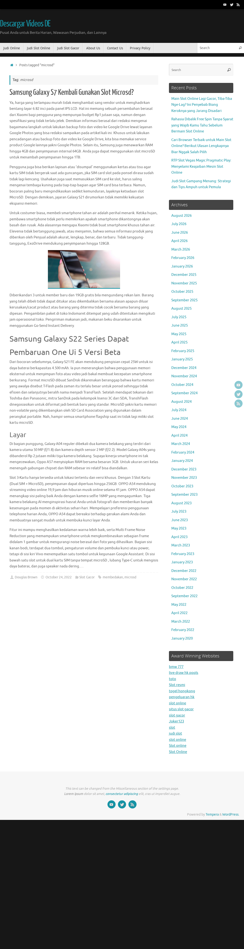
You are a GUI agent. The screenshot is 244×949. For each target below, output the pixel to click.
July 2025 (178, 317)
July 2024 (178, 410)
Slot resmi (177, 685)
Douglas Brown (26, 577)
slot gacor (177, 715)
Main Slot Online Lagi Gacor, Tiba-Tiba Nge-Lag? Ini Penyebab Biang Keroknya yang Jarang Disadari (201, 104)
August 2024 (181, 401)
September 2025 (184, 300)
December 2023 (183, 469)
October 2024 (182, 385)
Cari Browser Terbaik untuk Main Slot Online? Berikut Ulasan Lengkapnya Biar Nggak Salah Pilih (201, 146)
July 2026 (178, 224)
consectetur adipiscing (122, 794)
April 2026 (179, 241)
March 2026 (180, 249)
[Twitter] (231, 4)
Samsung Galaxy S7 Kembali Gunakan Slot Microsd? (72, 92)
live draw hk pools (183, 673)
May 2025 (178, 334)
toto (172, 679)
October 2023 (182, 486)
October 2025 (182, 291)
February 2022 (182, 630)
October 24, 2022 (59, 577)
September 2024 (184, 393)
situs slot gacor (181, 709)
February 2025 (182, 351)
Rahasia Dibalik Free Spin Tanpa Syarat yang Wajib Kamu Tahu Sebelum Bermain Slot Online (202, 125)
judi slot (175, 733)
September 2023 (184, 494)
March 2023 (180, 545)
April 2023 (179, 537)
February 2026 (182, 258)
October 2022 (182, 588)
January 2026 (182, 266)
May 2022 (178, 604)
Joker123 (176, 721)
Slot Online (178, 752)
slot (172, 727)
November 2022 (184, 579)
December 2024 (183, 368)
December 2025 (183, 275)
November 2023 (184, 477)
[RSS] (238, 4)
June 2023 (179, 520)
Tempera (212, 815)
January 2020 (182, 638)
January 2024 (182, 461)
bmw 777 (176, 667)
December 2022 (183, 571)
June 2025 (179, 325)
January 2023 (182, 562)
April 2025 (179, 342)
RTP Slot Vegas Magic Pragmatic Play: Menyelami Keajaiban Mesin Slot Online (201, 166)
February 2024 (182, 452)
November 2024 (184, 376)
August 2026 (181, 215)
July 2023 (178, 511)
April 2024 (179, 435)
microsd (130, 577)
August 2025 (181, 308)
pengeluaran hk (181, 697)
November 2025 (184, 283)
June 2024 (179, 418)
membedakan (113, 577)
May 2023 (178, 528)
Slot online (177, 745)
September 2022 (184, 596)
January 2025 (182, 359)
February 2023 (182, 554)
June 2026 (179, 232)
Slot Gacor (87, 577)
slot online (177, 703)
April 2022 (179, 613)
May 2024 (178, 427)
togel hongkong (182, 691)
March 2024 (180, 444)
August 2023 (181, 503)
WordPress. (230, 815)
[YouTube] (225, 4)
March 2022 (180, 621)
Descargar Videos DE (25, 24)
